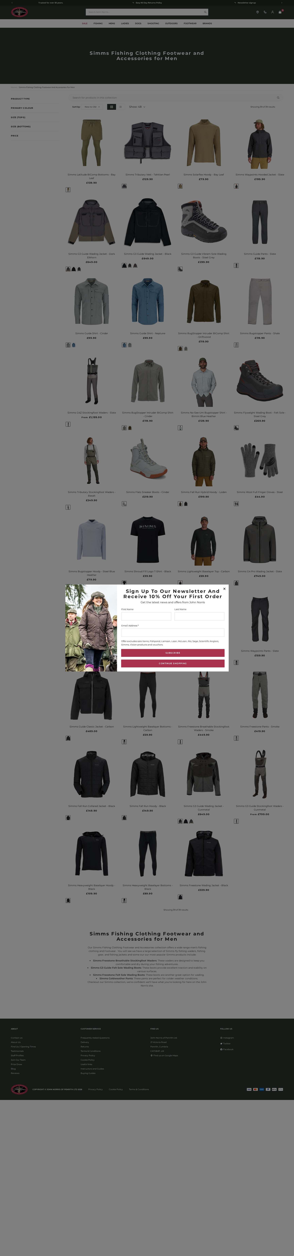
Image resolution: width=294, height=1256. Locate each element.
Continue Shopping (173, 663)
